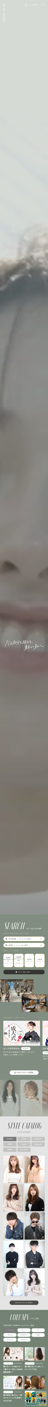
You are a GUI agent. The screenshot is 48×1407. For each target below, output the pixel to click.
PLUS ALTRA (3, 13)
